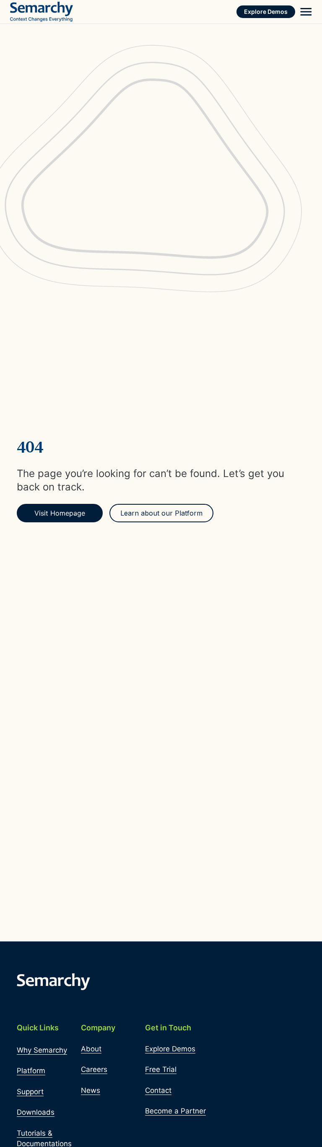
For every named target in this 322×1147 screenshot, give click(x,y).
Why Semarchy (42, 1050)
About (91, 1049)
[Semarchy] (41, 12)
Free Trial (161, 1069)
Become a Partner (175, 1111)
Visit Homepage (59, 513)
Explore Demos (266, 11)
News (90, 1090)
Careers (94, 1069)
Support (30, 1091)
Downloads (36, 1112)
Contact (158, 1090)
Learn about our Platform (161, 513)
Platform (31, 1070)
